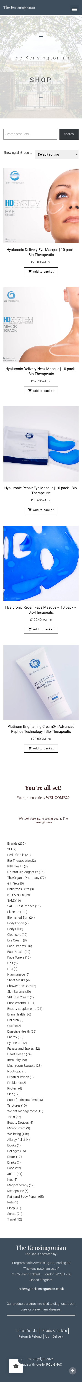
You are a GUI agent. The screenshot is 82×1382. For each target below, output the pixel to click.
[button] (74, 9)
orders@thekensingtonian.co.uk (41, 1289)
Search (69, 134)
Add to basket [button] (43, 271)
